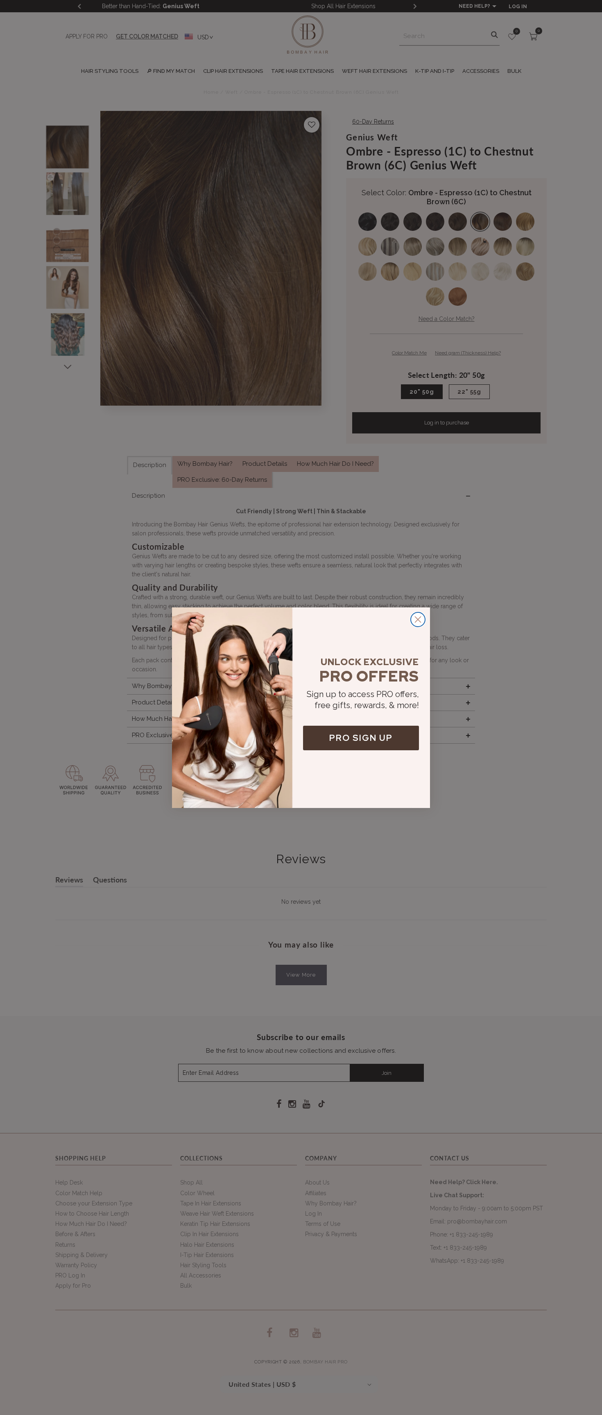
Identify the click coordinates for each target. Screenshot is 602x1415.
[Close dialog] (418, 619)
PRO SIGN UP (361, 737)
